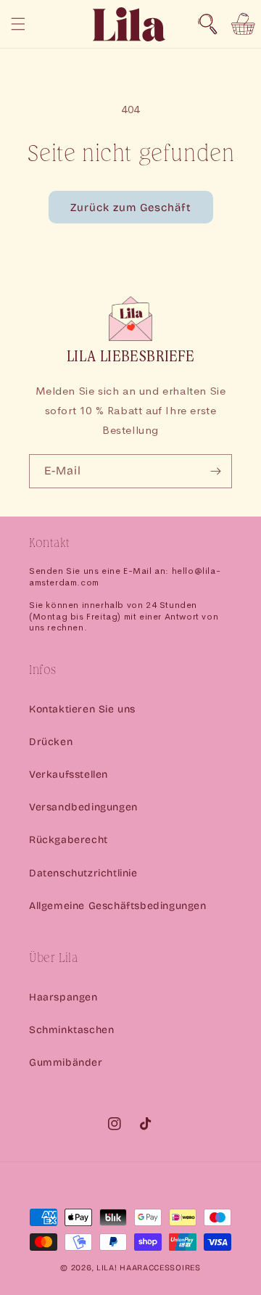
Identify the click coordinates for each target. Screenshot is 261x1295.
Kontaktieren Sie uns (82, 709)
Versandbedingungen (83, 807)
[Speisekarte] (18, 24)
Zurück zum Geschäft (130, 207)
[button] (207, 24)
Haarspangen (63, 997)
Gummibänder (66, 1062)
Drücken (50, 742)
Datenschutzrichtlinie (83, 873)
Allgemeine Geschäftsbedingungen (118, 906)
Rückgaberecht (68, 840)
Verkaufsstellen (68, 774)
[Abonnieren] (215, 471)
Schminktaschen (71, 1030)
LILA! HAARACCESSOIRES (148, 1268)
